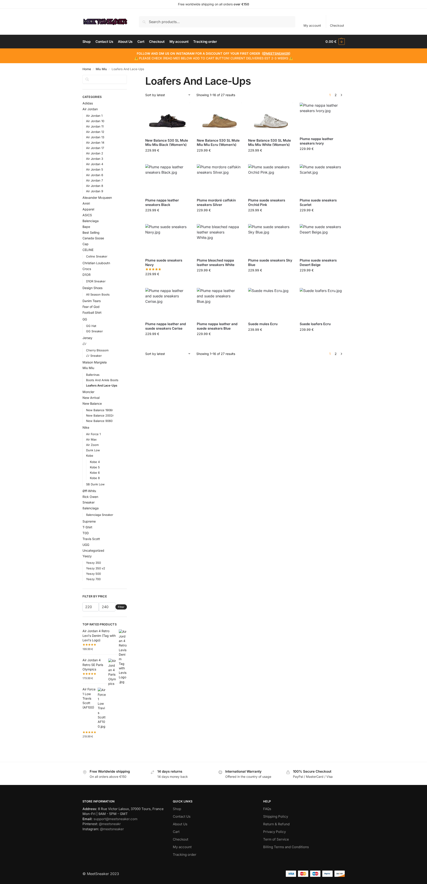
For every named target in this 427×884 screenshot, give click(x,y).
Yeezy (87, 556)
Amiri (86, 203)
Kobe (89, 455)
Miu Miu (101, 69)
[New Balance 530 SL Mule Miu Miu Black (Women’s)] (167, 118)
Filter (121, 607)
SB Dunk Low (95, 484)
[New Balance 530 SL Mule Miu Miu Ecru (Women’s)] (219, 118)
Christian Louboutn (96, 263)
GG (84, 319)
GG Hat (91, 326)
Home (86, 69)
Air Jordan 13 (95, 137)
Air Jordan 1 (94, 115)
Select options (168, 160)
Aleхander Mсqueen (97, 197)
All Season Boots (98, 294)
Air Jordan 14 (95, 142)
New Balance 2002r (100, 415)
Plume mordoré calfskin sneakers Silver (216, 202)
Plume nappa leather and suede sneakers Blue (217, 326)
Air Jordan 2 (94, 153)
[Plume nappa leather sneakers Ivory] (322, 118)
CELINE (87, 250)
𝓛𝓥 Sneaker (94, 355)
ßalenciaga (90, 508)
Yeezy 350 (93, 562)
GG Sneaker (94, 331)
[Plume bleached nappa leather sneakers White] (219, 239)
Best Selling (91, 232)
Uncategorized (93, 550)
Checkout (337, 25)
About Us (180, 824)
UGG (85, 545)
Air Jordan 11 (95, 126)
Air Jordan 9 (94, 191)
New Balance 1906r (99, 410)
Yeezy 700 (93, 579)
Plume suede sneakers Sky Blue (270, 262)
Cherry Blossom (97, 350)
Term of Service (276, 839)
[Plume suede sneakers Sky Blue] (270, 239)
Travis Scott (91, 539)
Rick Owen (90, 497)
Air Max (91, 439)
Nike (85, 427)
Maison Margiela (94, 362)
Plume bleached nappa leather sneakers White (215, 262)
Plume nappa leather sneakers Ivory (316, 141)
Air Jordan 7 (94, 180)
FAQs (267, 809)
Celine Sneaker (96, 256)
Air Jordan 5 (94, 169)
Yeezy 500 (93, 573)
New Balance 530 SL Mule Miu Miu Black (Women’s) (166, 142)
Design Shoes (92, 288)
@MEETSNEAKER (276, 53)
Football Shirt (92, 312)
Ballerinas (93, 374)
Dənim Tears (91, 301)
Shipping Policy (275, 816)
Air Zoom (92, 445)
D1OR (86, 275)
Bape (86, 227)
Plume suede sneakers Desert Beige (318, 262)
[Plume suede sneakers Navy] (167, 239)
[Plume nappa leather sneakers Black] (167, 179)
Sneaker (88, 502)
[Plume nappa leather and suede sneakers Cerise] (167, 303)
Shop (177, 809)
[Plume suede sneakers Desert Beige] (322, 239)
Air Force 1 (93, 434)
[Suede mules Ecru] (270, 303)
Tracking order (184, 854)
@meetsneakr (110, 824)
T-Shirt (87, 527)
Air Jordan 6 (94, 175)
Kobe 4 (95, 462)
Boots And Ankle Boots (102, 380)
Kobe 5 (95, 467)
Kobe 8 (95, 478)
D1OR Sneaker (96, 281)
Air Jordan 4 (94, 164)
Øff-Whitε (89, 491)
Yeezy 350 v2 (95, 568)
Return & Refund (276, 824)
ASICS (87, 215)
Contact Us (182, 816)
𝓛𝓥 (84, 344)
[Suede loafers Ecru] (322, 303)
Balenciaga (90, 221)
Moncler (88, 392)
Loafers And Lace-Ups (101, 385)
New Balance (92, 403)
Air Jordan (90, 109)
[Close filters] (128, 77)
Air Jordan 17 (95, 148)
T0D (85, 533)
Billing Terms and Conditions (286, 847)
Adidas (87, 103)
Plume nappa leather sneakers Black (162, 202)
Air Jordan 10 (95, 121)
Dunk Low (93, 450)
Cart (176, 832)
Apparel (88, 209)
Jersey (87, 338)
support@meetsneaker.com (115, 819)
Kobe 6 (95, 472)
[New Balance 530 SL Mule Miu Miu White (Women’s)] (270, 118)
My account (312, 25)
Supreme (89, 521)
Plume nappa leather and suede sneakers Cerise (165, 326)
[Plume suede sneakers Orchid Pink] (270, 179)
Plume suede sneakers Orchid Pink (266, 202)
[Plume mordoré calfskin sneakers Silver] (219, 179)
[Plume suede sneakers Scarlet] (322, 179)
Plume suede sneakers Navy (163, 262)
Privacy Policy (274, 832)
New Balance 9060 (99, 421)
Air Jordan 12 (95, 132)
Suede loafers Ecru (315, 324)
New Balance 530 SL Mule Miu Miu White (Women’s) (269, 142)
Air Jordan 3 (94, 158)
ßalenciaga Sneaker (99, 515)
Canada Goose (93, 238)
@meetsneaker (112, 829)
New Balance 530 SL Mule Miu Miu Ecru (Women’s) (218, 142)
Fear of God (91, 307)
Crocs (86, 269)
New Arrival (91, 398)
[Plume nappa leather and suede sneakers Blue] (219, 303)
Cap (85, 244)
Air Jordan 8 (94, 186)
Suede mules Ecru (262, 324)
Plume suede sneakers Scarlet (318, 202)
